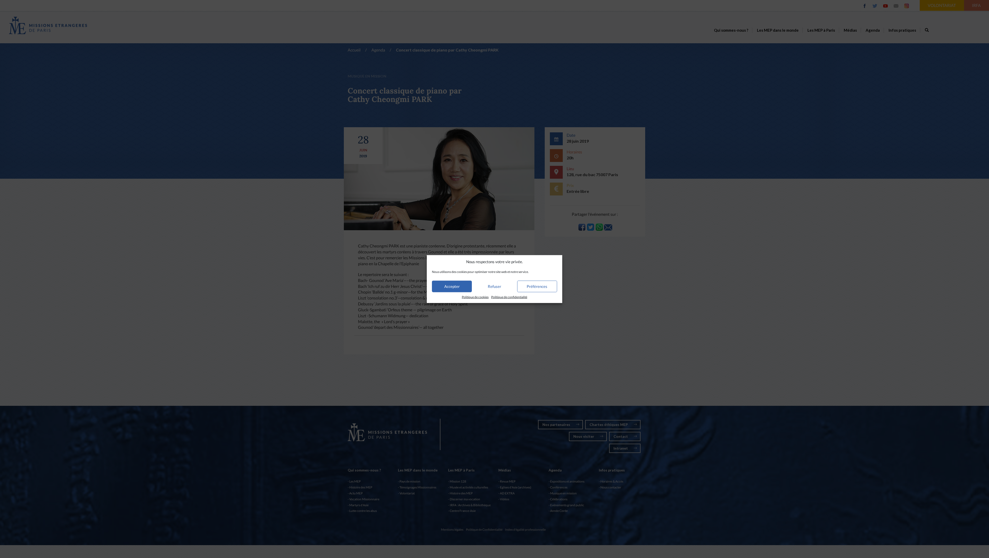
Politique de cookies (475, 297)
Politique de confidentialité (509, 297)
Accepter (452, 286)
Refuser (494, 286)
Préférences (537, 286)
